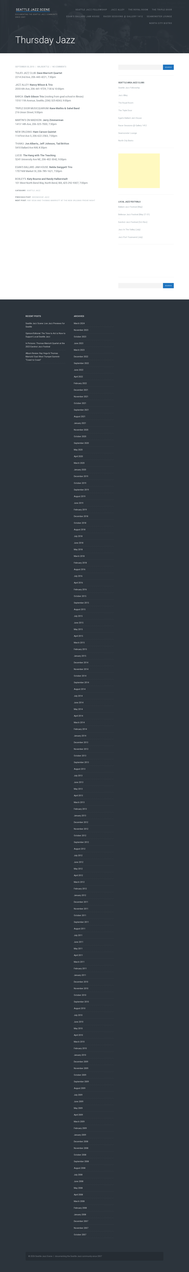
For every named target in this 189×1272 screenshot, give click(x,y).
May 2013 (78, 789)
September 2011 (81, 922)
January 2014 (80, 736)
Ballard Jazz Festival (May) (130, 207)
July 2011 (78, 935)
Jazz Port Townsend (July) (130, 237)
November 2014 (81, 669)
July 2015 (78, 616)
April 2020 (78, 456)
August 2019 (79, 496)
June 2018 (78, 543)
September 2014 (81, 682)
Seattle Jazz (33, 190)
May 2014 (78, 709)
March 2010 (79, 1041)
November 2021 (81, 396)
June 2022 (78, 370)
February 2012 (80, 888)
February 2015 (80, 649)
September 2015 (81, 603)
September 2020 (81, 443)
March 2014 (79, 722)
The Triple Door (162, 10)
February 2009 (80, 1128)
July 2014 (78, 696)
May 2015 (78, 629)
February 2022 (80, 383)
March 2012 (79, 882)
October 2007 (80, 1234)
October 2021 (80, 403)
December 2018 (81, 516)
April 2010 (78, 1035)
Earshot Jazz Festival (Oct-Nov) (132, 222)
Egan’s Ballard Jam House (83, 16)
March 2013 (79, 802)
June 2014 (78, 702)
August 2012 (79, 849)
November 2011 (81, 909)
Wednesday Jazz (32, 197)
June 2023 (78, 343)
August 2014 (79, 689)
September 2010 (81, 1001)
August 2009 (79, 1088)
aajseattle (43, 67)
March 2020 (79, 463)
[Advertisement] (139, 170)
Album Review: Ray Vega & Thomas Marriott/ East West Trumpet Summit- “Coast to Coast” (43, 356)
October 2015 (80, 596)
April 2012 (78, 875)
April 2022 (78, 376)
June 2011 (78, 942)
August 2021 (79, 416)
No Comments (59, 67)
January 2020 (80, 469)
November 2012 (81, 829)
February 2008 (80, 1208)
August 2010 (79, 1008)
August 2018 (79, 529)
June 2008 (78, 1181)
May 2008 (78, 1188)
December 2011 (81, 902)
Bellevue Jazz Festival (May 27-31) (134, 214)
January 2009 (80, 1135)
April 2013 (78, 795)
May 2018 (78, 549)
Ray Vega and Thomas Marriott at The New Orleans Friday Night (55, 200)
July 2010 (78, 1015)
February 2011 (80, 968)
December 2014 (81, 662)
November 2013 (81, 749)
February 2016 (80, 589)
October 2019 (80, 483)
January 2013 (80, 815)
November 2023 (81, 330)
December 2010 (81, 982)
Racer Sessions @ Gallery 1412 (123, 16)
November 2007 (81, 1228)
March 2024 (79, 323)
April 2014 (78, 716)
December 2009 (81, 1061)
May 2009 (78, 1108)
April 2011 (78, 955)
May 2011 (78, 948)
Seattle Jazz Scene (33, 9)
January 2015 (80, 656)
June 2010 (78, 1022)
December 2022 (81, 356)
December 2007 (81, 1221)
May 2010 (78, 1028)
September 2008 (81, 1161)
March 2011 (79, 962)
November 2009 (81, 1068)
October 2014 (80, 676)
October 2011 (80, 915)
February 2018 (80, 563)
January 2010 (80, 1055)
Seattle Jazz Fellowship (91, 10)
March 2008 (79, 1201)
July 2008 (78, 1174)
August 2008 (79, 1168)
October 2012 (80, 835)
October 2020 (80, 436)
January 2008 (80, 1214)
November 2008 (81, 1148)
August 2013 (79, 769)
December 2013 (81, 742)
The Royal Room (138, 10)
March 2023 (79, 350)
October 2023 (80, 336)
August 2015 (79, 609)
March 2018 (79, 556)
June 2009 (78, 1101)
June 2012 (78, 862)
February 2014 (80, 729)
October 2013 (80, 755)
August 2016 (79, 569)
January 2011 (80, 975)
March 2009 (79, 1121)
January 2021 (80, 423)
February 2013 (80, 809)
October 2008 (80, 1155)
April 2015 (78, 636)
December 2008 (81, 1141)
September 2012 (81, 842)
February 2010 (80, 1048)
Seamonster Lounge (159, 16)
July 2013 (78, 775)
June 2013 (78, 782)
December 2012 (81, 822)
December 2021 (81, 390)
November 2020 (81, 430)
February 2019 (80, 509)
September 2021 (81, 410)
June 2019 (78, 503)
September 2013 (81, 762)
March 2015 (79, 642)
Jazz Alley (118, 10)
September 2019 (81, 489)
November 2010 (81, 988)
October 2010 (80, 995)
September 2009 (81, 1081)
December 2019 (81, 476)
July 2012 (78, 855)
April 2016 (78, 582)
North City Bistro (160, 23)
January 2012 (80, 895)
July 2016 (78, 576)
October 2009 (80, 1075)
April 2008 (78, 1194)
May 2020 (78, 449)
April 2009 (78, 1115)
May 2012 (78, 869)
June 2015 (78, 622)
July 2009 (78, 1095)
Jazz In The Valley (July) (129, 229)
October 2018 (80, 523)
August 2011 (79, 928)
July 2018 (78, 536)
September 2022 (81, 363)
